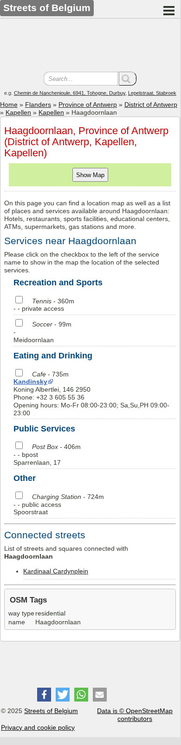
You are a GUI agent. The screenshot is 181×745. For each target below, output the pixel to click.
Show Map (90, 175)
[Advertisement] (90, 46)
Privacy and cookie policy (38, 727)
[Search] (127, 79)
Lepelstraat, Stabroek (152, 93)
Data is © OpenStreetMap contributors (135, 714)
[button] (44, 695)
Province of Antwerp (87, 104)
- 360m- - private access (43, 305)
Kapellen (18, 112)
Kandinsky (30, 381)
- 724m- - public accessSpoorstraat (58, 504)
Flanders (38, 104)
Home (9, 104)
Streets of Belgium (51, 710)
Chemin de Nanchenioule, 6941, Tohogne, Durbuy (69, 93)
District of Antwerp (150, 104)
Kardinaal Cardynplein (55, 571)
